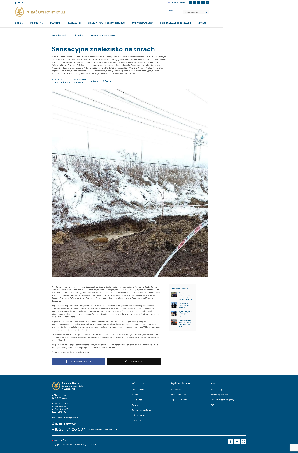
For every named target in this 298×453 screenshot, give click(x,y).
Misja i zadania (138, 389)
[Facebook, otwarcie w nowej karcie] (15, 3)
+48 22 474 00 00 (67, 429)
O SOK (18, 23)
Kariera (135, 405)
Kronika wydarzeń (178, 394)
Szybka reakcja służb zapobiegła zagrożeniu (186, 314)
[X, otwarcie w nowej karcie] (22, 3)
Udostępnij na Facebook (80, 361)
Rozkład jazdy (216, 389)
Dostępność (137, 420)
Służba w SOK (74, 23)
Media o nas (137, 400)
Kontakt (201, 23)
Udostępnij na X (137, 361)
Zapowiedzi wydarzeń (142, 23)
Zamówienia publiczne (141, 410)
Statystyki (55, 23)
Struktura (35, 23)
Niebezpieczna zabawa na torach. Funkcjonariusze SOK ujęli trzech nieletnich (186, 296)
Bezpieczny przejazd (219, 394)
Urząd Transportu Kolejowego (223, 400)
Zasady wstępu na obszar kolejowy (106, 23)
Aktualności (176, 389)
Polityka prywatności (141, 415)
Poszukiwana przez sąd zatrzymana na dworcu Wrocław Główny (185, 323)
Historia (135, 394)
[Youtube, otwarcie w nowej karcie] (19, 3)
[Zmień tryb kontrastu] (203, 2)
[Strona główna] (39, 12)
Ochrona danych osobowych (175, 23)
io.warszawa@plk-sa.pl (68, 417)
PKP (212, 405)
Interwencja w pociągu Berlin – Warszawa (184, 305)
